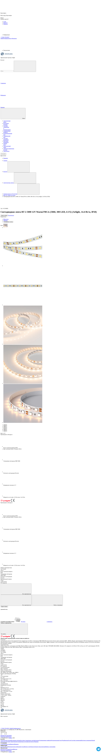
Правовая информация (6, 736)
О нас (4, 21)
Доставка (23, 621)
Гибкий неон (5, 144)
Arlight (10, 737)
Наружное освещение (6, 141)
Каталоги (3, 746)
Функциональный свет (56, 740)
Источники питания (6, 124)
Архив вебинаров (16, 746)
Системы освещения (6, 139)
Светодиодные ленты (6, 740)
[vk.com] (11, 727)
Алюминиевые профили (7, 131)
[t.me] (32, 727)
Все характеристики (26, 593)
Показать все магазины (6, 735)
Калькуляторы (34, 746)
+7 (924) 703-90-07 (5, 728)
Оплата (11, 749)
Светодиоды (6, 151)
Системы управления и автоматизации (30, 740)
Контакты (14, 38)
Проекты (5, 24)
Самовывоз (49, 621)
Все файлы (3, 633)
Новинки (5, 158)
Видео (6, 746)
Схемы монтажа (41, 746)
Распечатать (11, 215)
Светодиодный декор (8, 741)
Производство (6, 744)
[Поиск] (25, 66)
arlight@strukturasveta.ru (15, 728)
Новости (5, 22)
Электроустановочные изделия (20, 741)
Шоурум (15, 749)
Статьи (22, 746)
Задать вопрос (4, 215)
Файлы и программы (57, 605)
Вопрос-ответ (27, 746)
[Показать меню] (18, 166)
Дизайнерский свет (66, 740)
